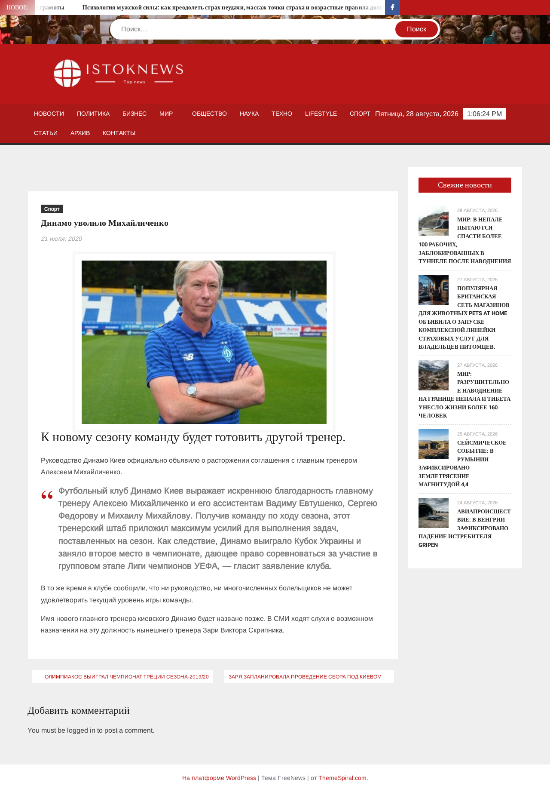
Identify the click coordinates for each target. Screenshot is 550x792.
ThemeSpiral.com (342, 777)
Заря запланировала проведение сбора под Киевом (305, 677)
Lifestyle (321, 113)
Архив (80, 132)
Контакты (119, 132)
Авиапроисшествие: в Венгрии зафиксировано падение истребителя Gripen (465, 528)
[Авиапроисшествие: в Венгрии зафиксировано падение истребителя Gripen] (434, 512)
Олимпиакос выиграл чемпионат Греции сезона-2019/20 (127, 677)
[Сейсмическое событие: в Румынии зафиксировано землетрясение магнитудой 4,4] (434, 443)
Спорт (360, 113)
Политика (93, 113)
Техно (282, 113)
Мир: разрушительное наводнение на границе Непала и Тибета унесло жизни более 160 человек (464, 395)
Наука (249, 113)
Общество (209, 113)
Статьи (46, 132)
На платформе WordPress (219, 777)
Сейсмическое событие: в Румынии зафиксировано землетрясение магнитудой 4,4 (463, 464)
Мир (166, 113)
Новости (49, 113)
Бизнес (134, 113)
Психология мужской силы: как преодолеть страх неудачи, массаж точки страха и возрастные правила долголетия (224, 7)
